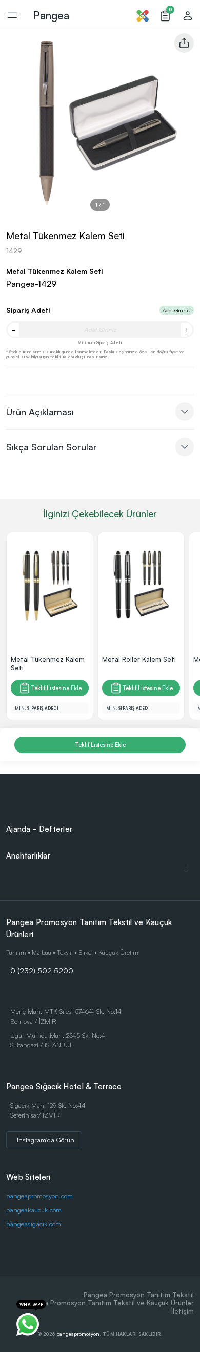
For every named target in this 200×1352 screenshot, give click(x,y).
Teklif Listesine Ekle (56, 688)
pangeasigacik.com (33, 1223)
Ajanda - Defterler (39, 829)
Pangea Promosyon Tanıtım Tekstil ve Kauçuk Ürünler (109, 1303)
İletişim (182, 1311)
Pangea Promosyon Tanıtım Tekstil (139, 1295)
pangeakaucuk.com (34, 1210)
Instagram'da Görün (45, 1139)
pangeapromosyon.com (39, 1196)
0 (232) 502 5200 (41, 970)
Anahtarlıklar (28, 856)
